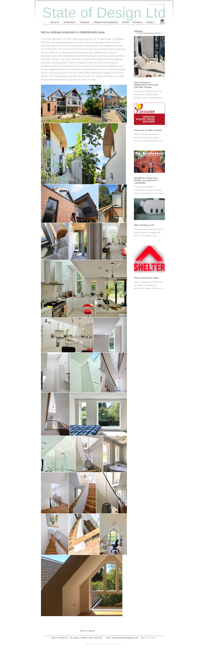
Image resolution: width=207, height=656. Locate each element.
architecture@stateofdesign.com (125, 638)
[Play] (163, 4)
